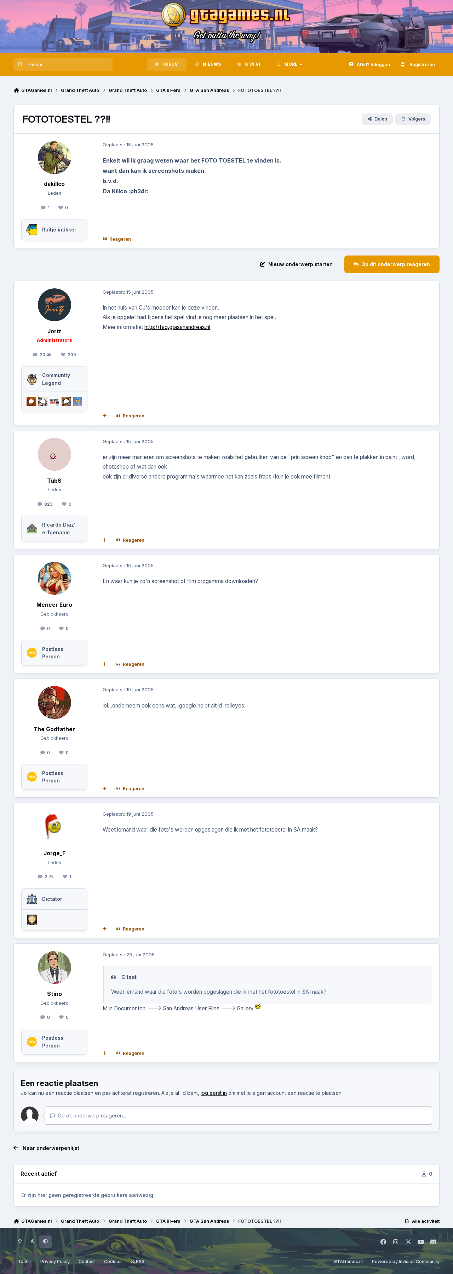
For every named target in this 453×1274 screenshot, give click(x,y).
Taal (23, 1261)
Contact (87, 1261)
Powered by (406, 1261)
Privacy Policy (55, 1261)
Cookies (113, 1261)
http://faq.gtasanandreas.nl (177, 327)
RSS (139, 1261)
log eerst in (214, 1093)
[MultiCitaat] (104, 416)
